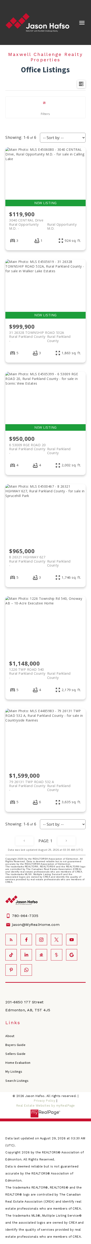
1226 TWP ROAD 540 (40, 671)
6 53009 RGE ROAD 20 (40, 447)
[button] (11, 939)
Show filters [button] (45, 107)
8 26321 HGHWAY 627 (40, 559)
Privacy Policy (44, 1100)
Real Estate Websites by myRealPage (45, 1105)
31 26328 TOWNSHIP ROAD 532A (40, 334)
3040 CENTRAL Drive (43, 222)
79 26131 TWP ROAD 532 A (40, 784)
